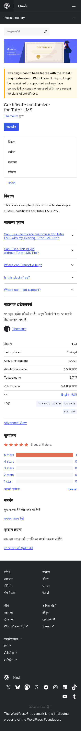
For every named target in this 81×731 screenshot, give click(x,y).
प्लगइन (46, 586)
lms (66, 411)
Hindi (16, 677)
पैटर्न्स (45, 593)
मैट (7, 646)
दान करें (48, 619)
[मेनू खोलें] (74, 6)
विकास (12, 172)
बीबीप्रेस (11, 653)
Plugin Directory (14, 17)
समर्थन (12, 183)
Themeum (11, 116)
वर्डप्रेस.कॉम (13, 639)
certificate (43, 403)
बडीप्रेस (10, 660)
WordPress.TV (16, 626)
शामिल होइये (49, 605)
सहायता (8, 613)
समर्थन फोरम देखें (14, 518)
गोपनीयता (9, 593)
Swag (48, 626)
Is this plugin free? (17, 277)
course (56, 403)
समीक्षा (11, 152)
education (69, 403)
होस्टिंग (8, 586)
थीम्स (45, 579)
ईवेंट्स (45, 613)
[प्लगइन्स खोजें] (46, 31)
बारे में (7, 572)
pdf (73, 411)
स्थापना (12, 162)
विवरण (11, 142)
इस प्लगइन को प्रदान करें (18, 548)
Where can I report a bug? (23, 265)
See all (72, 489)
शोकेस (46, 572)
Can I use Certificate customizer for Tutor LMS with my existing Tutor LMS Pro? (34, 236)
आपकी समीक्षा (12, 489)
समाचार (8, 579)
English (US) (69, 394)
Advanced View (15, 423)
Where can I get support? (22, 290)
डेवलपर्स (8, 619)
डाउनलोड (11, 126)
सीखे (6, 605)
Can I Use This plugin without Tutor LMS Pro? (21, 251)
